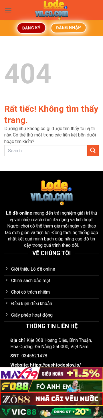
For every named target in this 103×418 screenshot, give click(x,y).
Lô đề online (19, 213)
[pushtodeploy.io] (51, 10)
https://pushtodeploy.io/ (55, 365)
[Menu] (8, 10)
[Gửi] (93, 150)
